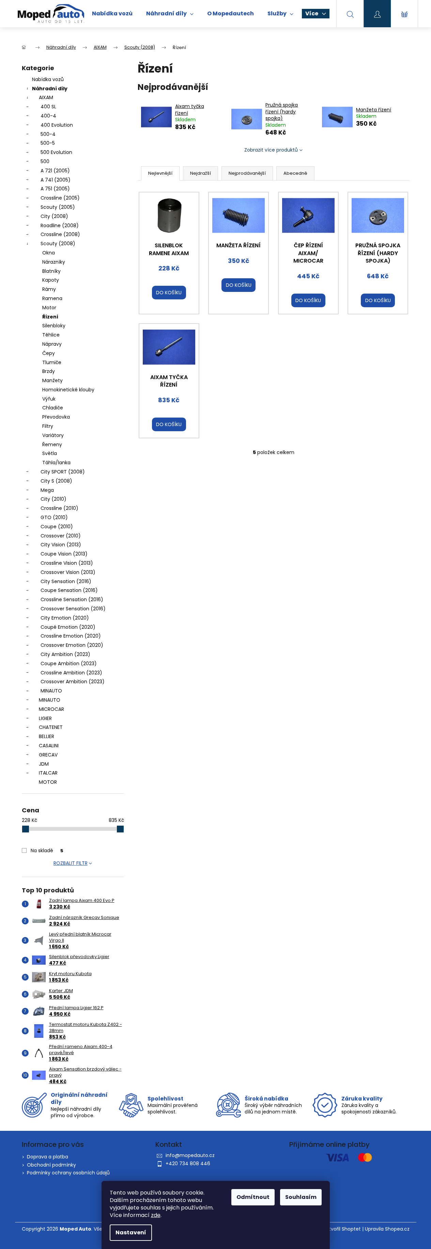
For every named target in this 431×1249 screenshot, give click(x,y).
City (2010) (53, 499)
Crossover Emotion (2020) (72, 645)
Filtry (47, 426)
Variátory (53, 435)
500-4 (48, 134)
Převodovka (56, 416)
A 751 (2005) (55, 188)
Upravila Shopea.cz (387, 1229)
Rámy (49, 289)
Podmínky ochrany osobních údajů (68, 1172)
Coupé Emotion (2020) (68, 627)
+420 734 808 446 (188, 1163)
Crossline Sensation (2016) (72, 599)
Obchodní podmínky (51, 1164)
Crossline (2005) (60, 197)
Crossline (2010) (59, 508)
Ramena (52, 298)
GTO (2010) (54, 517)
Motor (49, 307)
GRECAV (48, 754)
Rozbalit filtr (70, 863)
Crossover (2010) (61, 535)
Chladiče (52, 407)
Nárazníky (53, 262)
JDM (44, 764)
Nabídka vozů (48, 79)
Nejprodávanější (247, 173)
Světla (49, 453)
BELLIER (46, 736)
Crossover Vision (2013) (68, 572)
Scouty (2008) (58, 243)
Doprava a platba (47, 1156)
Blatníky (51, 271)
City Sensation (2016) (66, 581)
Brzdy (48, 371)
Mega (47, 490)
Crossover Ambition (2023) (73, 681)
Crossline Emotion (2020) (71, 636)
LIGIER (45, 718)
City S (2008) (56, 481)
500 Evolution (56, 152)
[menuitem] (112, 13)
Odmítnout (253, 1197)
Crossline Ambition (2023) (71, 672)
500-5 (48, 143)
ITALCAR (48, 772)
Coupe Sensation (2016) (69, 590)
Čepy (48, 353)
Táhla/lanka (56, 462)
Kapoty (50, 280)
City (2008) (54, 216)
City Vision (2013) (61, 544)
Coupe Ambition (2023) (69, 663)
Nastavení (131, 1232)
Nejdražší (200, 173)
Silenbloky (53, 325)
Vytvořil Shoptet (342, 1229)
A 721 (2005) (55, 170)
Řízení (50, 316)
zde (155, 1215)
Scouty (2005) (58, 207)
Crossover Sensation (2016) (73, 608)
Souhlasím (301, 1197)
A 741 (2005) (56, 179)
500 (45, 161)
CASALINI (49, 745)
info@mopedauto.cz (190, 1155)
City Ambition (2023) (65, 654)
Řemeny (52, 444)
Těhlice (51, 334)
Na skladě (47, 850)
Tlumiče (51, 362)
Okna (48, 252)
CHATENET (51, 727)
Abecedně (295, 173)
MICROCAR (51, 709)
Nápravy (52, 344)
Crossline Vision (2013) (67, 563)
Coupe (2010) (57, 526)
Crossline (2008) (60, 234)
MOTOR (48, 782)
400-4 (48, 115)
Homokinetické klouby (68, 389)
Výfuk (49, 398)
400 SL (48, 106)
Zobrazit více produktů (271, 149)
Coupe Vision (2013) (64, 553)
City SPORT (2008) (63, 471)
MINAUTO (51, 690)
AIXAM (46, 97)
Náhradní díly (49, 88)
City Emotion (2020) (65, 617)
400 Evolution (57, 125)
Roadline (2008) (60, 225)
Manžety (52, 380)
